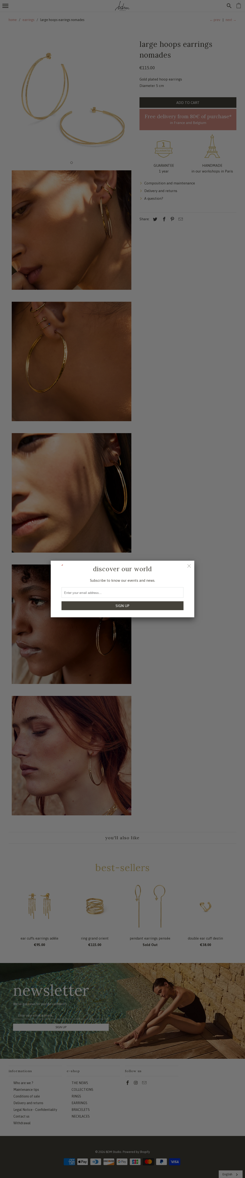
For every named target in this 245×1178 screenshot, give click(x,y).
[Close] (189, 566)
